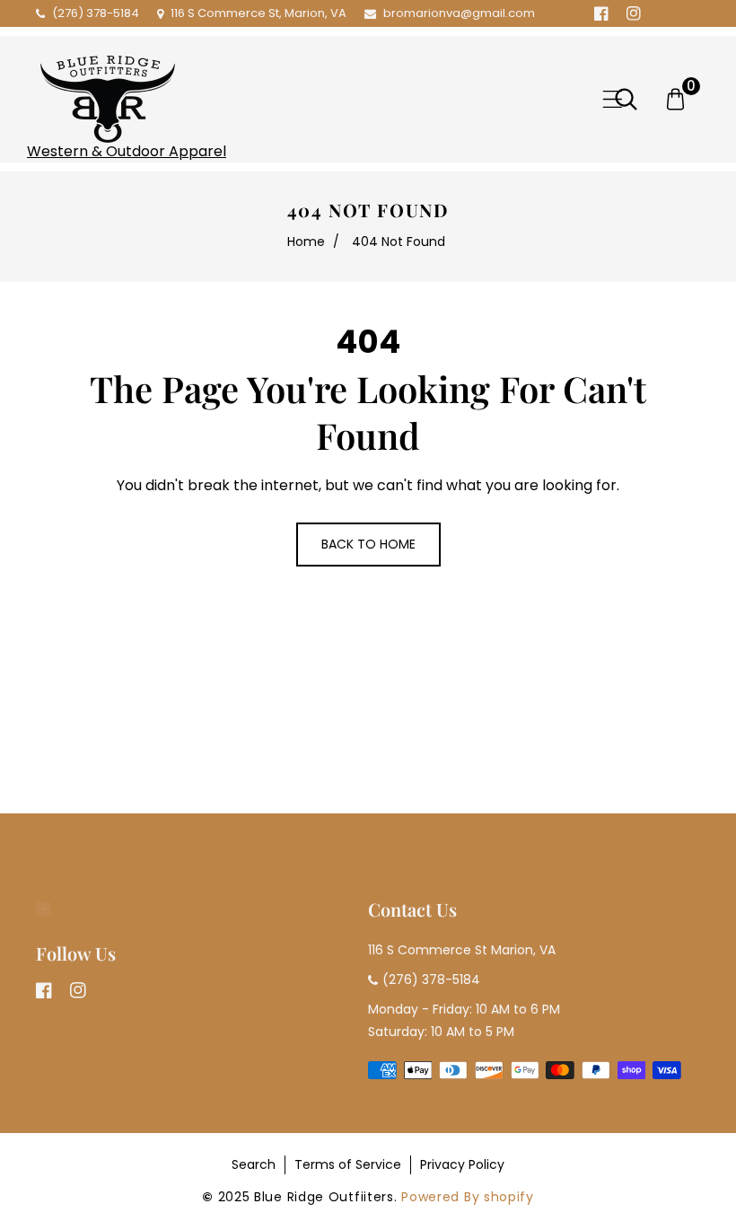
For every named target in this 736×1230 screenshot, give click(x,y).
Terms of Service (347, 1164)
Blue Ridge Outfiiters (324, 1197)
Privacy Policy (462, 1164)
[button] (612, 99)
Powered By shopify (467, 1197)
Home (306, 241)
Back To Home (368, 544)
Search (254, 1164)
